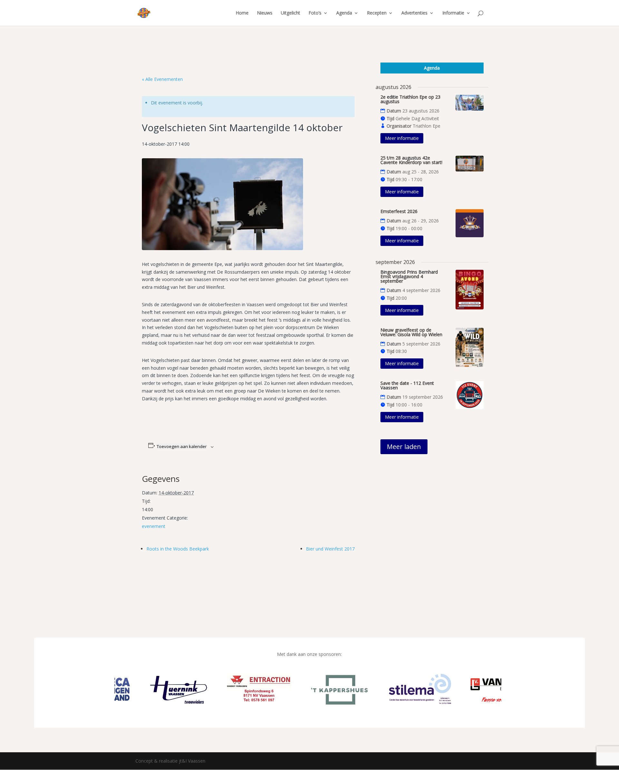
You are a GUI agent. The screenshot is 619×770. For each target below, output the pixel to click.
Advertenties (414, 13)
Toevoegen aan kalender (182, 446)
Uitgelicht (290, 13)
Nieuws (264, 13)
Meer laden (404, 446)
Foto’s (315, 13)
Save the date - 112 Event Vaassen (407, 385)
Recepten (377, 13)
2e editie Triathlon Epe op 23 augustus (410, 99)
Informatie (453, 13)
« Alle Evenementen (162, 79)
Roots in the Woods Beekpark (177, 549)
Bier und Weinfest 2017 (330, 549)
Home (242, 13)
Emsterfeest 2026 (399, 211)
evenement (153, 526)
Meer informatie (402, 138)
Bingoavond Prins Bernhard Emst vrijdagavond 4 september (409, 276)
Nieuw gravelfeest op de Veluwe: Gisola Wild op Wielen (411, 332)
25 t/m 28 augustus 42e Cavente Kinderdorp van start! (411, 160)
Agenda (344, 13)
